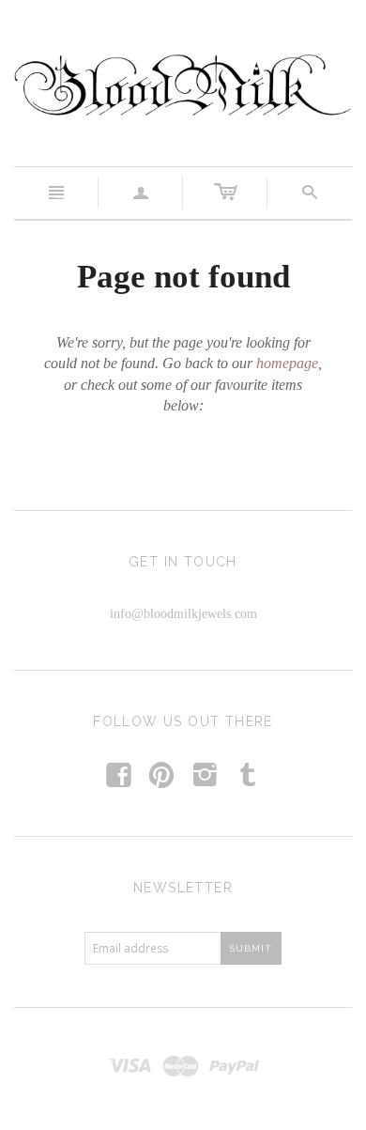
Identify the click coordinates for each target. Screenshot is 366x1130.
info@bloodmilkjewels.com (183, 614)
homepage (287, 363)
